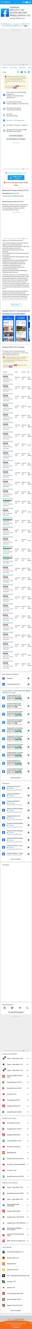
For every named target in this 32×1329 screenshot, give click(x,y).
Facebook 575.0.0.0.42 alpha (15, 838)
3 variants (11, 825)
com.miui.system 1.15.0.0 (14, 1141)
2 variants (11, 810)
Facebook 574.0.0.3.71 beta (14, 845)
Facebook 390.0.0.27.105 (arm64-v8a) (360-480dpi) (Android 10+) (14, 697)
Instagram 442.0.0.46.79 (13, 1135)
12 (21, 125)
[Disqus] (16, 933)
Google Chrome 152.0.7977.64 (15, 1217)
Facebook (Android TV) (13, 684)
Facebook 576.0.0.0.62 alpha (15, 808)
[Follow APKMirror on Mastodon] (12, 1008)
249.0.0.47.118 (14, 193)
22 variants (11, 803)
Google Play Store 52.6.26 (14, 1088)
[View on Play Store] (22, 72)
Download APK (17, 177)
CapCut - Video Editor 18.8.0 (15, 1058)
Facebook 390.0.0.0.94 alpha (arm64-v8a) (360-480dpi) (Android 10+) (15, 770)
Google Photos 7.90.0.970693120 (16, 1223)
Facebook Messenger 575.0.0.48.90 (13, 1205)
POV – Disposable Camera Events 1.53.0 (18, 1275)
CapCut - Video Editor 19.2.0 (15, 1199)
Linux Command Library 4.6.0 (15, 1293)
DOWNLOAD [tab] (5, 67)
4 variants (11, 847)
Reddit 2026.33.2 (11, 1264)
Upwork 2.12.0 (11, 1287)
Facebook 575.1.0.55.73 (13, 786)
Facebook (10, 678)
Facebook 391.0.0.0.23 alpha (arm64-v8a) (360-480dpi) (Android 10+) (15, 721)
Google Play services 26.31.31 (15, 1158)
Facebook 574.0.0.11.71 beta (15, 853)
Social (4, 72)
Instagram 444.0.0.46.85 (13, 1211)
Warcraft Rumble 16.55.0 (14, 1299)
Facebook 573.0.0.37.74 (13, 816)
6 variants (11, 788)
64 (14, 125)
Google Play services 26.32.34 (15, 1176)
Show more (15, 305)
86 (13, 94)
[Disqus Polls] (16, 888)
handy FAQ (22, 353)
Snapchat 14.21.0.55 (12, 1270)
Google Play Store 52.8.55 (14, 1112)
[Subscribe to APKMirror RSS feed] (27, 1008)
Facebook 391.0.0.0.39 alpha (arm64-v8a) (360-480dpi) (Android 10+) (15, 713)
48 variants (11, 818)
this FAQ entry (17, 81)
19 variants (11, 795)
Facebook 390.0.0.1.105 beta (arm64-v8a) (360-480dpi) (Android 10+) (15, 754)
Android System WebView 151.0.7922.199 (14, 1229)
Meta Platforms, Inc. (18, 18)
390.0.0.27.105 (26, 24)
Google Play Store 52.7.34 (14, 1082)
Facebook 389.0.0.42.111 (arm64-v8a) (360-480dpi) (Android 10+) (14, 762)
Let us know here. (19, 1319)
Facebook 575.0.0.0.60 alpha (15, 831)
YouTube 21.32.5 (11, 1094)
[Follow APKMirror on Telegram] (20, 1008)
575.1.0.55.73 (21, 314)
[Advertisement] (16, 47)
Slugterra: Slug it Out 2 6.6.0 (14, 1305)
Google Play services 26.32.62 (15, 1193)
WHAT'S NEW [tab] (13, 67)
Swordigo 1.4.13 (11, 1281)
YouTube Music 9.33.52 (13, 1100)
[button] (18, 72)
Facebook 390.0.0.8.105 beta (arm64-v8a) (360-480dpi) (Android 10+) (15, 746)
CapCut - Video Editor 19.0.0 (15, 1070)
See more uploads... (16, 777)
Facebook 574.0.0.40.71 (13, 801)
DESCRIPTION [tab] (22, 67)
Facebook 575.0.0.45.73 (13, 794)
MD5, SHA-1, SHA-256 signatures (15, 120)
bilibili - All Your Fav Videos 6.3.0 (16, 1241)
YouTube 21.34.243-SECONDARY (16, 1164)
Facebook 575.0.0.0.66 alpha (15, 823)
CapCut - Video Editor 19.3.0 (15, 1187)
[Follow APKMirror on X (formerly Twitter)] (5, 1008)
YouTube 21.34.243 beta (13, 1146)
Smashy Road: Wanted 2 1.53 (15, 1252)
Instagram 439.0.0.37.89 (13, 1106)
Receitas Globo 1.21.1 (13, 1258)
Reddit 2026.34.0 (11, 1152)
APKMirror (7, 2)
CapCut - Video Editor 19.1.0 (15, 1064)
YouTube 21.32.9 (11, 1170)
